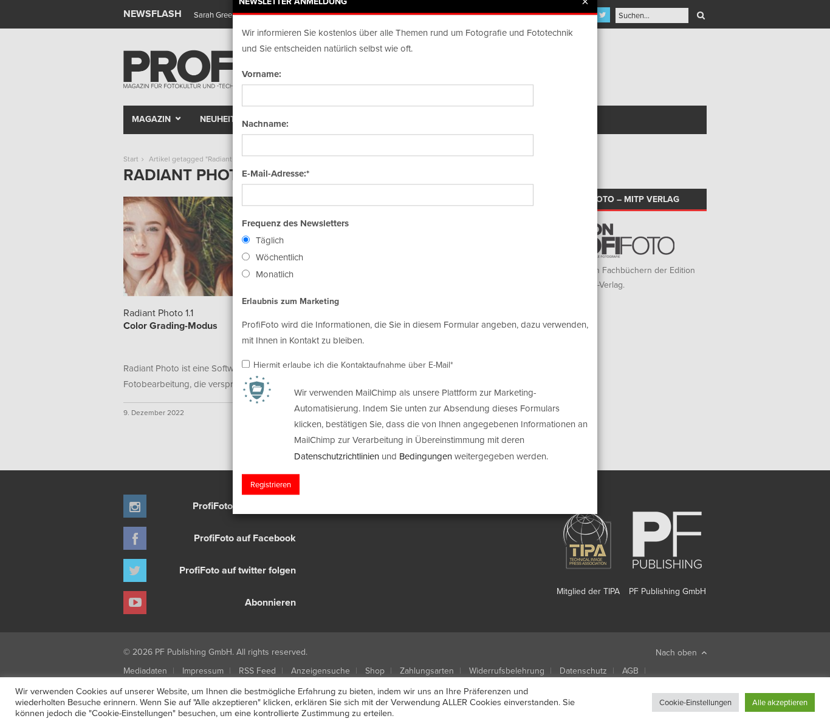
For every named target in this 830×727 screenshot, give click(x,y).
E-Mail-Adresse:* (275, 173)
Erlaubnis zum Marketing (290, 301)
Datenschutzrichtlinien (336, 456)
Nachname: (265, 123)
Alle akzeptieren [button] (780, 702)
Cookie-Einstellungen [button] (695, 702)
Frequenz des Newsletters (295, 223)
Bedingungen (425, 456)
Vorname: (261, 74)
